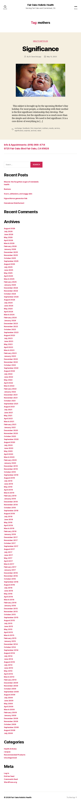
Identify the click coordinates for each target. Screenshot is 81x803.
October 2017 (10, 543)
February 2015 (10, 638)
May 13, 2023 (52, 57)
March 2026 (9, 243)
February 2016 (10, 603)
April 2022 (8, 383)
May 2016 (8, 594)
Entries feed (9, 776)
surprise (27, 131)
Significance (40, 49)
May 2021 (8, 416)
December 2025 (11, 252)
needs (51, 128)
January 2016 (10, 606)
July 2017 (8, 552)
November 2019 (11, 469)
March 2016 (9, 600)
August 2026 (9, 228)
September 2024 (11, 297)
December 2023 (11, 323)
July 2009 (8, 698)
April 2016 (8, 597)
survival (33, 131)
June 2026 (8, 234)
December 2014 (11, 644)
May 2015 (8, 629)
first (32, 128)
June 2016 (8, 591)
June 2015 (8, 626)
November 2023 (11, 326)
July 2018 (8, 516)
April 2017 (8, 561)
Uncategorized (10, 758)
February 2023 (10, 353)
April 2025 (8, 276)
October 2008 (10, 724)
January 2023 (10, 356)
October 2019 (10, 472)
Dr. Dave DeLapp (35, 57)
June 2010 (8, 668)
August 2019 (9, 478)
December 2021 (11, 395)
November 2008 (11, 721)
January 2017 (10, 570)
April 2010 (8, 674)
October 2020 (10, 436)
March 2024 (9, 315)
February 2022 (10, 389)
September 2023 (11, 332)
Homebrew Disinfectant (14, 203)
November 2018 (11, 505)
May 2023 (8, 344)
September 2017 (11, 546)
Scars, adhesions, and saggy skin (18, 194)
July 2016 (8, 588)
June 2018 (8, 519)
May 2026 (8, 237)
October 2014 (10, 647)
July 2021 (8, 410)
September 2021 (11, 404)
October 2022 (10, 365)
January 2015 (10, 641)
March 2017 (9, 564)
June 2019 (8, 484)
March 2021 (9, 421)
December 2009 (11, 683)
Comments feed (11, 779)
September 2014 (11, 650)
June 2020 (8, 448)
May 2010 (8, 671)
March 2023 (9, 350)
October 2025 (10, 258)
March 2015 (9, 635)
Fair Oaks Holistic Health (40, 5)
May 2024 (8, 309)
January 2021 (10, 427)
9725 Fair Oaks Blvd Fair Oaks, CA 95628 (26, 148)
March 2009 (9, 709)
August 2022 (9, 371)
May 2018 (8, 522)
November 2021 (11, 398)
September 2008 (11, 727)
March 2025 (9, 279)
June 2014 (8, 659)
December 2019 (11, 466)
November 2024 (11, 291)
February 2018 (10, 531)
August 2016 (9, 585)
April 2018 (8, 525)
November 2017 (11, 540)
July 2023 (8, 338)
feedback (26, 128)
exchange (18, 128)
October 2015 (10, 614)
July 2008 (8, 733)
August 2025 (9, 264)
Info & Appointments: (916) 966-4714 (24, 144)
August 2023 (9, 335)
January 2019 (10, 499)
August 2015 (9, 620)
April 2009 (8, 707)
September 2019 (11, 475)
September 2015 (11, 617)
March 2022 (9, 386)
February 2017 (10, 567)
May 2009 (8, 704)
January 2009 (10, 715)
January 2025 (10, 285)
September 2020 (11, 439)
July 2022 (8, 374)
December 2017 (11, 537)
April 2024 (8, 312)
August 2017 (9, 549)
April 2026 (8, 240)
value (39, 131)
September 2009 (11, 692)
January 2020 (10, 463)
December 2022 (11, 359)
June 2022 (8, 377)
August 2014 (9, 653)
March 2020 (9, 457)
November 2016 (11, 576)
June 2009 (8, 701)
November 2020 (11, 433)
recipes (7, 752)
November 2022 (11, 362)
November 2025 (11, 255)
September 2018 (11, 511)
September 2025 (11, 261)
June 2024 (8, 306)
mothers (45, 128)
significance (19, 131)
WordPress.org (10, 782)
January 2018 (10, 534)
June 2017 (8, 555)
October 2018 (10, 508)
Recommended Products (14, 755)
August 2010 (9, 662)
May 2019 (8, 487)
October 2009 (10, 689)
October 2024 (10, 294)
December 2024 (11, 288)
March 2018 (9, 528)
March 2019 (9, 493)
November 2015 (11, 611)
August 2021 (9, 407)
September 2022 (11, 368)
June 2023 (8, 341)
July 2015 (8, 623)
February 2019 (10, 496)
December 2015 (11, 609)
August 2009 (9, 695)
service (57, 128)
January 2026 (10, 249)
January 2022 (10, 392)
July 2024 (8, 303)
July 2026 (8, 231)
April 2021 (8, 418)
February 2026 (10, 246)
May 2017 (8, 558)
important (37, 128)
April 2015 (8, 632)
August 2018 (9, 514)
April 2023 (8, 347)
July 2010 (8, 665)
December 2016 (11, 573)
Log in (6, 773)
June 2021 (8, 413)
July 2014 (8, 656)
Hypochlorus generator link (15, 198)
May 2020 (8, 451)
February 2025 (10, 282)
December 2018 (11, 502)
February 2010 (10, 680)
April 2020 (8, 454)
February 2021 (10, 424)
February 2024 (10, 318)
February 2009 (10, 712)
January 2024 (10, 320)
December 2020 (11, 430)
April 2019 (8, 490)
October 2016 (10, 579)
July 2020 (8, 445)
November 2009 (11, 686)
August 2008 (9, 730)
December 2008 (11, 718)
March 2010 (9, 677)
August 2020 (9, 442)
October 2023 (10, 329)
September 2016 (11, 582)
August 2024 (9, 300)
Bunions (7, 189)
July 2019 (8, 481)
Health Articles (40, 41)
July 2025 (8, 267)
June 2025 (8, 270)
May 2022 (8, 380)
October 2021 (10, 401)
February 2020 (10, 460)
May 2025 (8, 273)
